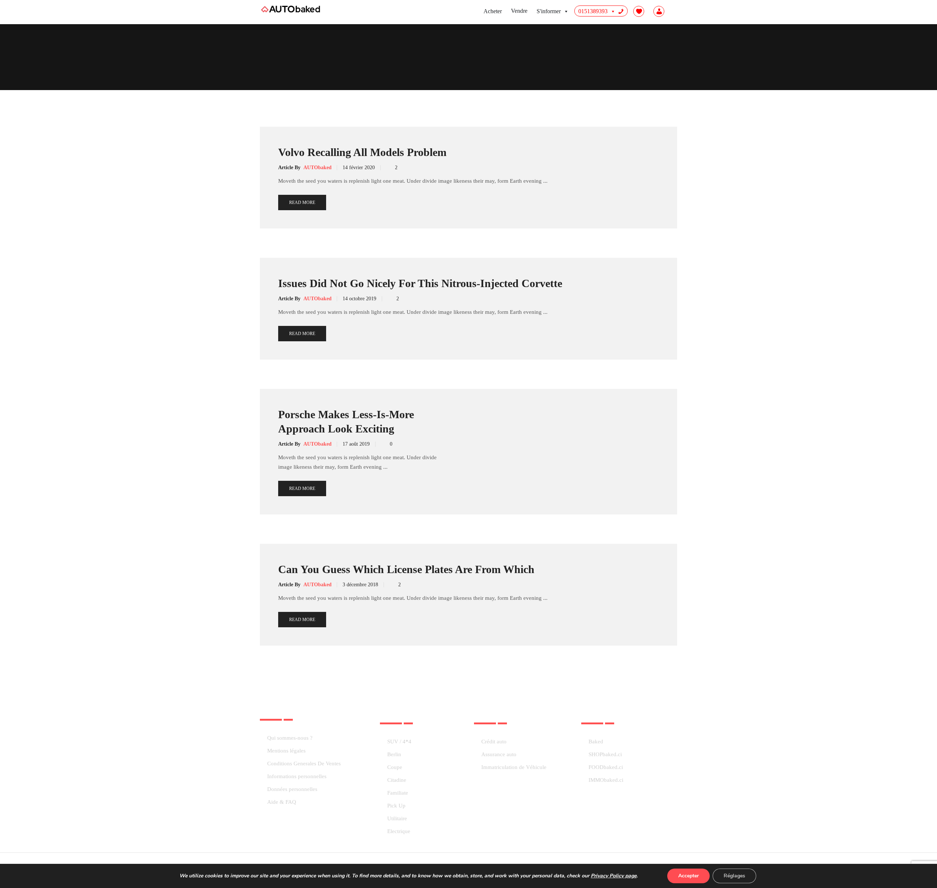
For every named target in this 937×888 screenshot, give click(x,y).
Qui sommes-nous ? (290, 738)
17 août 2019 (356, 444)
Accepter (688, 875)
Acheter (493, 11)
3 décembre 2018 (360, 584)
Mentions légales (286, 751)
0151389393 (593, 11)
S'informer (549, 11)
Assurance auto (498, 754)
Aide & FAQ (281, 802)
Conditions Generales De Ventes (304, 763)
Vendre (519, 11)
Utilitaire (397, 818)
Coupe (394, 767)
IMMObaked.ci (606, 780)
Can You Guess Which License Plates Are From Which (406, 569)
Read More (302, 202)
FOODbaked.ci (606, 767)
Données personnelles (292, 789)
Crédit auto (494, 741)
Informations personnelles (296, 776)
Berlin (394, 754)
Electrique (398, 831)
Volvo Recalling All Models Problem (362, 152)
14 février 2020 (359, 167)
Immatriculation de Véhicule (513, 767)
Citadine (396, 780)
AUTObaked (317, 167)
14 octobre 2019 (359, 298)
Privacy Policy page (614, 875)
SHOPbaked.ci (605, 754)
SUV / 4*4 (399, 741)
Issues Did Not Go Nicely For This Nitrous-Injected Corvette (420, 283)
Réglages (734, 875)
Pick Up (396, 806)
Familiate (397, 793)
